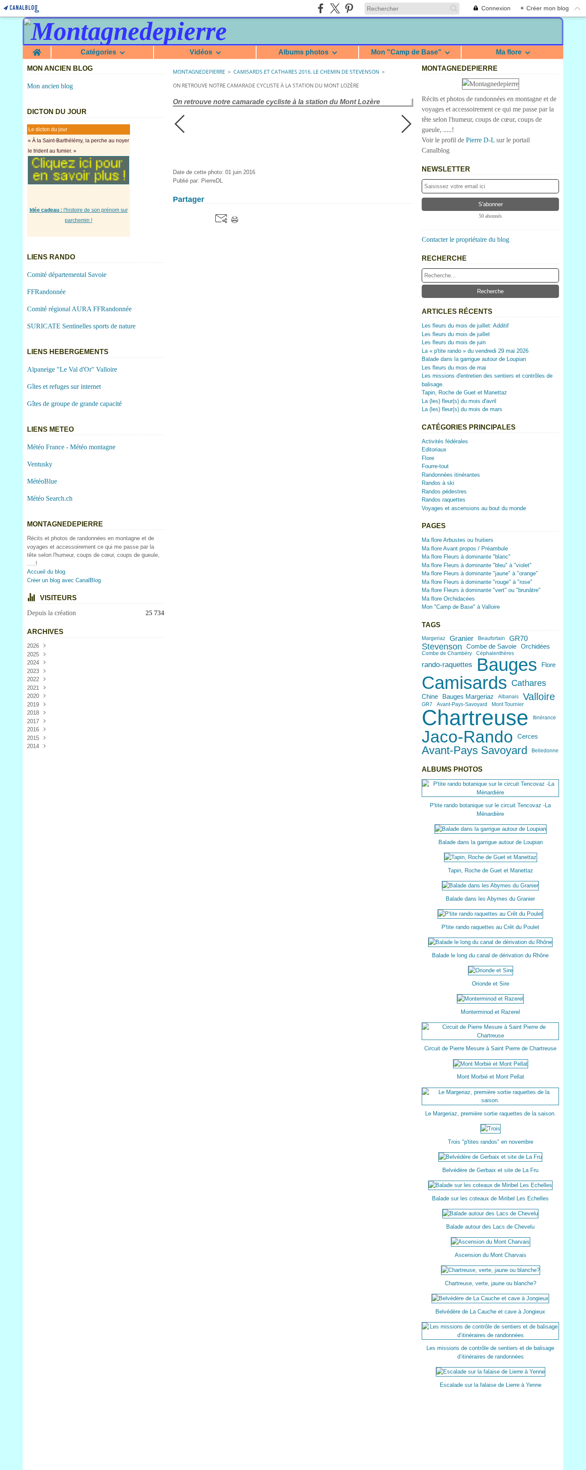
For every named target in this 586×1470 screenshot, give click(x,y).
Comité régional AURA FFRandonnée (79, 309)
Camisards (464, 683)
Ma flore (509, 52)
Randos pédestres (444, 491)
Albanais (508, 696)
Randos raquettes (443, 499)
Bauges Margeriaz (468, 697)
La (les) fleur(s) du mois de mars (462, 409)
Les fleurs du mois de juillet (456, 334)
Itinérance (544, 717)
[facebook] (320, 8)
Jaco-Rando (467, 736)
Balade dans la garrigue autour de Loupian (474, 359)
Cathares (528, 683)
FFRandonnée (46, 291)
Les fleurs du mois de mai (454, 367)
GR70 (518, 638)
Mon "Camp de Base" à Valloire (461, 607)
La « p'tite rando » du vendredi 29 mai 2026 (475, 351)
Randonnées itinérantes (451, 475)
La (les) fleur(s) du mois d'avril (459, 401)
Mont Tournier (508, 704)
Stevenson (442, 646)
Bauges (507, 665)
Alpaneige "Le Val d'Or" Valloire (72, 369)
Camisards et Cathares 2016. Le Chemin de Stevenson (306, 71)
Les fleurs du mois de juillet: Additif (465, 325)
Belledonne (545, 750)
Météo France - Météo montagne (71, 447)
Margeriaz (433, 638)
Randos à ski (438, 483)
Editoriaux (434, 449)
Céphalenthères (495, 653)
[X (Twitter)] (334, 8)
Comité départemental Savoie (66, 274)
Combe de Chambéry (447, 653)
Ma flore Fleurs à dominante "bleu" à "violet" (477, 565)
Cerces (527, 736)
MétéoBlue (42, 481)
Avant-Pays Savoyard (474, 750)
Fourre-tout (435, 466)
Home (36, 49)
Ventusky (39, 464)
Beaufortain (491, 638)
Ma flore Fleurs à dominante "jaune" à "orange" (480, 573)
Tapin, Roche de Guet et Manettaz (464, 392)
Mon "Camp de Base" (406, 52)
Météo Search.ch (49, 498)
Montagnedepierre (199, 71)
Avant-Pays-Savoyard (462, 704)
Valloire (539, 697)
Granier (462, 638)
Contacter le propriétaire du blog (465, 239)
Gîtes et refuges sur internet (64, 386)
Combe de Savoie (491, 646)
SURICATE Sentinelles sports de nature (81, 326)
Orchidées (535, 646)
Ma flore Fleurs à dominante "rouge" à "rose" (477, 582)
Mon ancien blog (50, 86)
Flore (428, 458)
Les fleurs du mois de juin (454, 342)
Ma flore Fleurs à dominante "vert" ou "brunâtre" (481, 590)
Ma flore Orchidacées (448, 598)
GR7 (427, 704)
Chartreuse (475, 717)
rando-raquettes (447, 664)
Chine (430, 697)
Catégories (98, 52)
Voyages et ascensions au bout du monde (474, 508)
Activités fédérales (445, 441)
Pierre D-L (480, 140)
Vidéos (201, 52)
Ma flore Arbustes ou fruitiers (457, 540)
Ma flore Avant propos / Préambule (465, 548)
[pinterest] (349, 8)
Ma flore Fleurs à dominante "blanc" (466, 556)
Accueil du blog (46, 571)
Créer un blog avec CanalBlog (64, 580)
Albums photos (303, 52)
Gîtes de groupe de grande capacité (74, 403)
